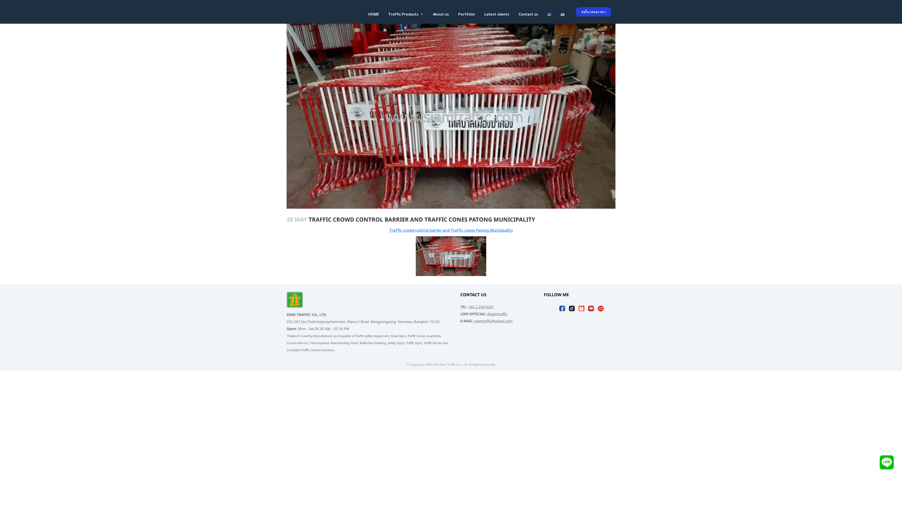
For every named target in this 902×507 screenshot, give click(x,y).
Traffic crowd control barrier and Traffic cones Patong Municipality (451, 230)
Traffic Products (403, 14)
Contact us (528, 14)
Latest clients (496, 14)
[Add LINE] (886, 462)
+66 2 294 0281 (481, 307)
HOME (373, 14)
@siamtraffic (497, 314)
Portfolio (466, 14)
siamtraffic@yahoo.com (493, 321)
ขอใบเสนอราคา (593, 12)
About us (441, 14)
